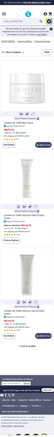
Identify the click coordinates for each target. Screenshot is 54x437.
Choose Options (10, 241)
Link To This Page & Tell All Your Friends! (21, 390)
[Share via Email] (1, 396)
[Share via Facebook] (5, 395)
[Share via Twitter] (9, 395)
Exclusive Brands (42, 41)
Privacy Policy (6, 426)
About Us (6, 400)
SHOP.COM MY (8, 41)
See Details (8, 146)
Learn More (41, 34)
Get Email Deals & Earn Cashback (18, 379)
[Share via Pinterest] (13, 395)
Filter (47, 52)
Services (47, 400)
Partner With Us (35, 400)
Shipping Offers (25, 41)
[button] (10, 406)
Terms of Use (19, 426)
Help (13, 400)
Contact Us (22, 400)
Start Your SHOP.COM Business (15, 412)
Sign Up (27, 383)
